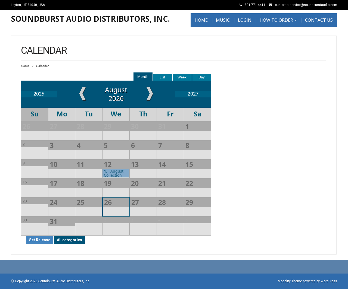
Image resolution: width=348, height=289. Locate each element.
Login (244, 20)
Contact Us (319, 20)
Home (201, 20)
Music (223, 20)
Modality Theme (290, 281)
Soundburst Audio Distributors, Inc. (90, 19)
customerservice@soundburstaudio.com (306, 5)
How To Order (277, 20)
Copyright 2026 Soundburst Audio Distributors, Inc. (52, 281)
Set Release (39, 240)
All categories (69, 240)
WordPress (329, 281)
